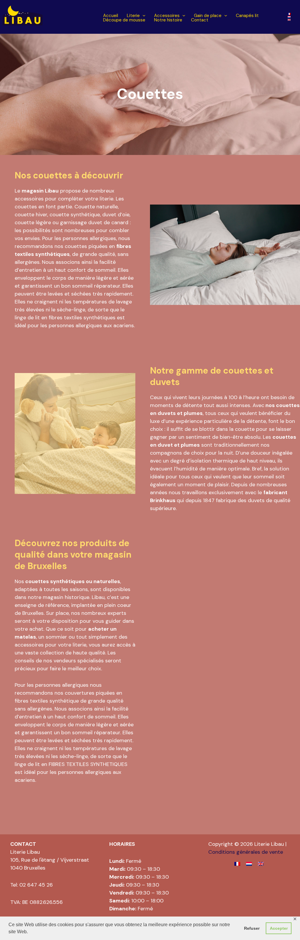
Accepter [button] (279, 928)
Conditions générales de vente (245, 851)
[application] (142, 15)
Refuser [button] (252, 928)
